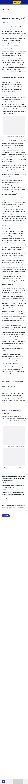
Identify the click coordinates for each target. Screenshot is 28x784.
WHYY (5, 2)
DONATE (17, 2)
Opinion (4, 15)
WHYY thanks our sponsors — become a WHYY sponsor (14, 136)
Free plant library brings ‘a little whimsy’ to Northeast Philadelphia (13, 486)
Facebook (8, 386)
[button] (3, 781)
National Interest (7, 10)
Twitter (11, 386)
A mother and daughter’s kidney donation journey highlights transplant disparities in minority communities (13, 494)
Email (14, 386)
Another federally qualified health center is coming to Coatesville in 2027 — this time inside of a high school (13, 478)
